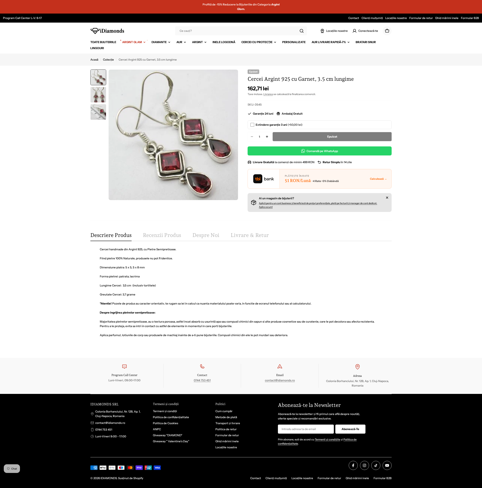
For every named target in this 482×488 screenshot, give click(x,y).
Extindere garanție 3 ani (279, 124)
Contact (353, 18)
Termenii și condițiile (327, 439)
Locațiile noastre (396, 18)
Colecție (108, 59)
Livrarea (268, 94)
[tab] (111, 236)
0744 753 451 (202, 380)
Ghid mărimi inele (446, 18)
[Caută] (301, 31)
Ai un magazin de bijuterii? (276, 198)
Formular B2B (470, 18)
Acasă (94, 59)
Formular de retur (421, 18)
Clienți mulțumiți (372, 18)
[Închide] (387, 197)
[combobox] (241, 30)
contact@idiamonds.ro (280, 380)
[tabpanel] (241, 296)
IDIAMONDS (109, 478)
